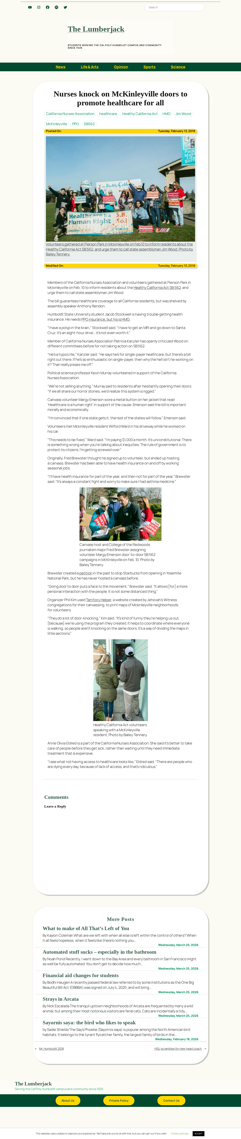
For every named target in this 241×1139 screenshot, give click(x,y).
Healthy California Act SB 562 (157, 287)
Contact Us (171, 1100)
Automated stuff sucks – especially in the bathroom (99, 952)
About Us (67, 1100)
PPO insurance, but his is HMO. (105, 319)
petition (85, 573)
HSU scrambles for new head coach (178, 1049)
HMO (166, 113)
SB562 (89, 123)
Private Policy (119, 1100)
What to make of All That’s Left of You (86, 928)
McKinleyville (56, 123)
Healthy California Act (140, 113)
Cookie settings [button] (180, 1133)
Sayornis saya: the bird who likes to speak (89, 1022)
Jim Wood (183, 113)
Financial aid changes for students (81, 975)
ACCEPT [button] (198, 1133)
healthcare (108, 113)
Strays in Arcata (61, 999)
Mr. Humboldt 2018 (51, 1049)
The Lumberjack (96, 29)
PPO (75, 123)
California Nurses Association (70, 113)
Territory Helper (98, 599)
